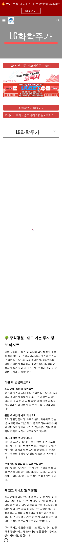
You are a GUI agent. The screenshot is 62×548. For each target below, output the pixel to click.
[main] (31, 37)
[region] (31, 8)
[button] (4, 20)
